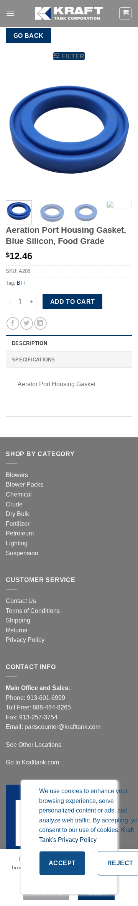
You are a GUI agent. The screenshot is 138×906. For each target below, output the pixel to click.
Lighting (17, 543)
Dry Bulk (17, 514)
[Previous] (18, 131)
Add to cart (72, 301)
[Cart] (125, 13)
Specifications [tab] (33, 360)
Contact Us (21, 601)
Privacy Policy (25, 640)
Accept (62, 863)
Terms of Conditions (33, 611)
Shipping (18, 620)
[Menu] (10, 13)
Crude (14, 504)
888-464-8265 (52, 707)
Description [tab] (29, 343)
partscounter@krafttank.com (62, 727)
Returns (16, 630)
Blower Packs (24, 484)
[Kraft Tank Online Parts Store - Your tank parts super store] (69, 13)
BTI (21, 283)
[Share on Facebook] (13, 323)
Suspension (22, 553)
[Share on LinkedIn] (40, 323)
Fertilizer (18, 524)
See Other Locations (33, 745)
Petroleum (20, 533)
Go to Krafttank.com (32, 762)
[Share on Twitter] (26, 323)
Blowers (18, 475)
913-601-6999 (46, 698)
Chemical (19, 494)
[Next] (120, 131)
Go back (28, 35)
